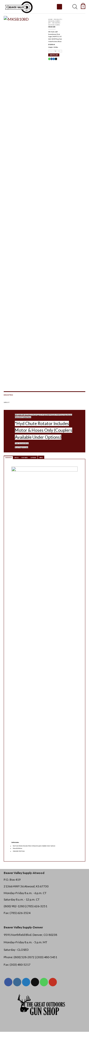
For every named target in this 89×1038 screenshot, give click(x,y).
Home (50, 19)
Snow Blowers (54, 21)
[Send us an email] (35, 982)
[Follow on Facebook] (8, 982)
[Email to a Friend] (56, 59)
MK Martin (56, 23)
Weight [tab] (6, 402)
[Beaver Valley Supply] (28, 6)
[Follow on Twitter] (26, 982)
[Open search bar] (74, 6)
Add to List (54, 55)
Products (58, 19)
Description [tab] (8, 395)
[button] (83, 6)
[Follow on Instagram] (17, 982)
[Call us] (44, 982)
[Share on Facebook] (51, 59)
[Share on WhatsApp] (49, 59)
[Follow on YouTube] (53, 982)
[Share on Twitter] (54, 59)
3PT (49, 23)
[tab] (8, 457)
